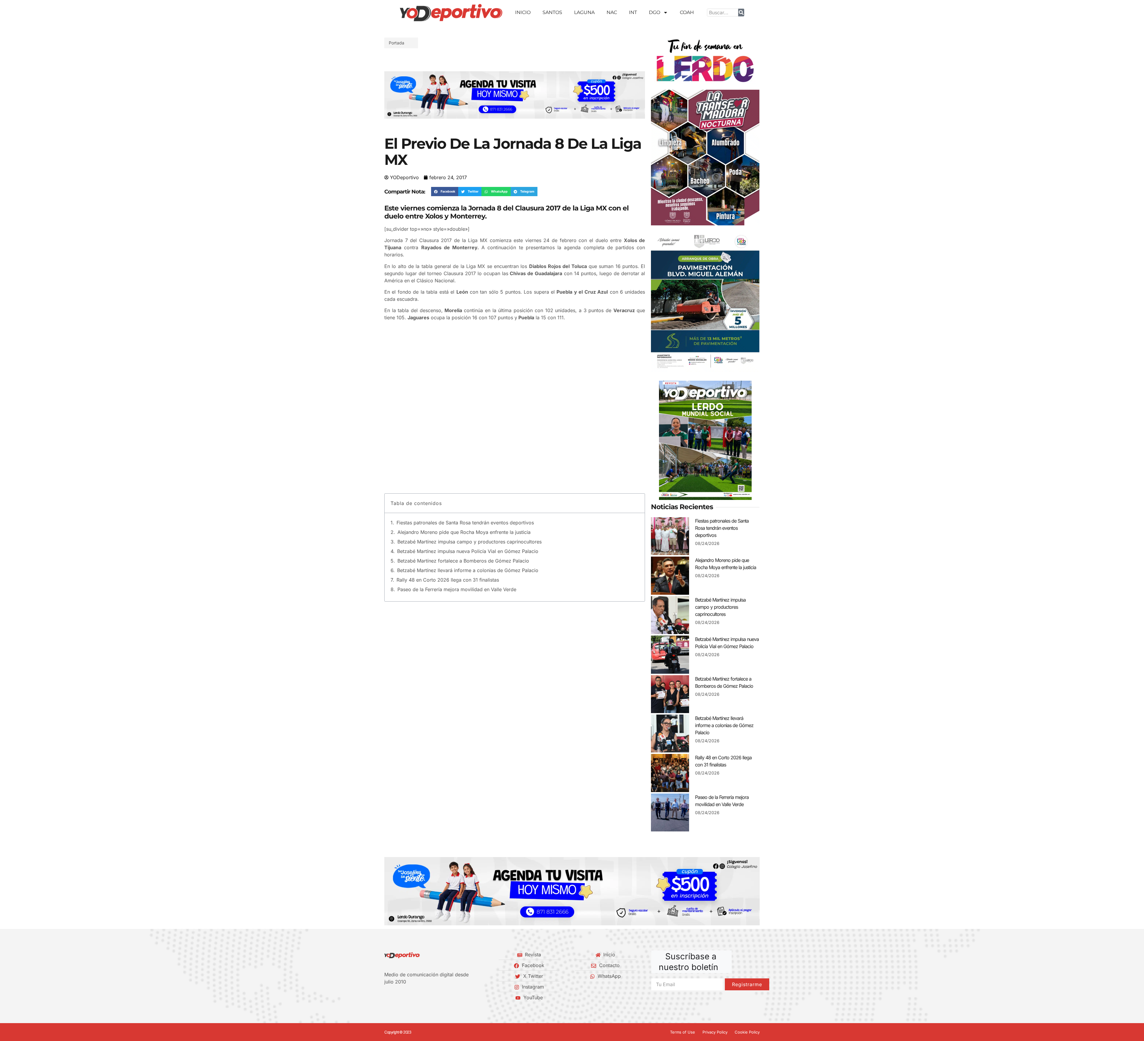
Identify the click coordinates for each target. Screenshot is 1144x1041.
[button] (391, 95)
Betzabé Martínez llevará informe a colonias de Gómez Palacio (467, 570)
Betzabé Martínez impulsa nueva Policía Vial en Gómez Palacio (467, 551)
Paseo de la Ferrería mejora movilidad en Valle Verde (456, 589)
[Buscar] (741, 12)
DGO (654, 12)
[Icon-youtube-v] (417, 997)
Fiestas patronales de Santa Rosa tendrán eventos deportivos (465, 523)
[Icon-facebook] (386, 997)
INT (633, 12)
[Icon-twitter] (396, 997)
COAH (687, 12)
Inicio (523, 12)
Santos (552, 12)
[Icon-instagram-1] (407, 997)
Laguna (584, 12)
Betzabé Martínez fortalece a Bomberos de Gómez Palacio (463, 561)
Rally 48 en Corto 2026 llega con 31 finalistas (448, 580)
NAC (612, 12)
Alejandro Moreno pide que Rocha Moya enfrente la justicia (464, 532)
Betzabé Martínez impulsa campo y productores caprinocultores (469, 542)
